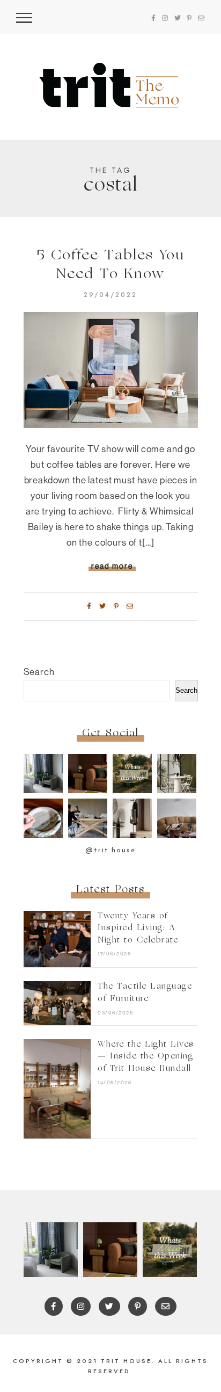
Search (39, 671)
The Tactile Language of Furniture (145, 993)
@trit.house (110, 850)
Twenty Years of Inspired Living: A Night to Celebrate (138, 928)
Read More (112, 566)
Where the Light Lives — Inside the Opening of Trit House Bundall (146, 1057)
